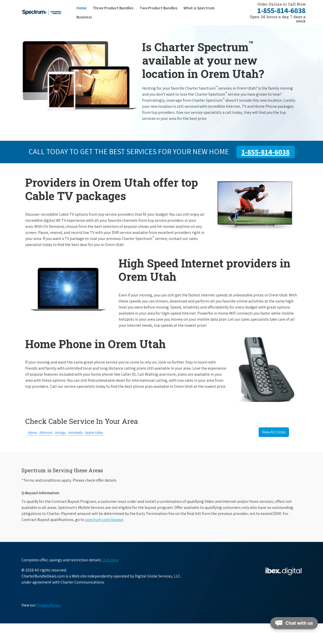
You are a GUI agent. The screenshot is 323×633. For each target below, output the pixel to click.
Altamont (45, 432)
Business (84, 17)
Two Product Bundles (158, 8)
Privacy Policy (48, 605)
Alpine (32, 432)
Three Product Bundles (115, 8)
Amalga (60, 432)
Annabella (75, 432)
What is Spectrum (198, 8)
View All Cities (274, 432)
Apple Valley (94, 432)
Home (81, 8)
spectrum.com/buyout (104, 519)
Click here (110, 560)
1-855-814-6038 (281, 10)
